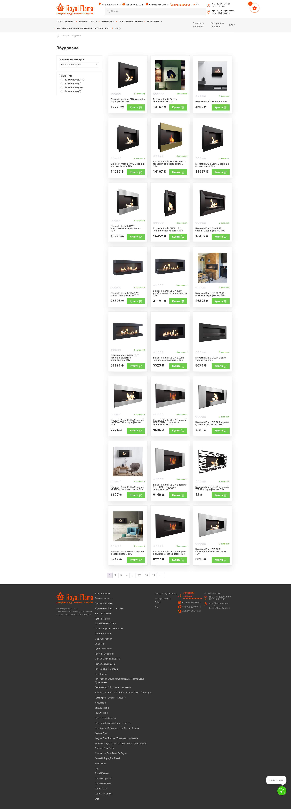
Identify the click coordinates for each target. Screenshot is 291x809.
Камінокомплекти (103, 598)
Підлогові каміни (103, 603)
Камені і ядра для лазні (107, 758)
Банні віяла (100, 763)
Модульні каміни (103, 638)
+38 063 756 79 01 (158, 4)
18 (146, 575)
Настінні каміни (102, 613)
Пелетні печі (101, 713)
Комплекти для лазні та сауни (110, 753)
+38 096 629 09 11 (134, 4)
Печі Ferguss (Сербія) (105, 718)
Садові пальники (103, 793)
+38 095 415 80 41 (111, 4)
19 (153, 575)
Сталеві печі (100, 733)
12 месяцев (74, 80)
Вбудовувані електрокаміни (108, 608)
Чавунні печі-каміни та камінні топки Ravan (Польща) (122, 692)
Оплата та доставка (166, 593)
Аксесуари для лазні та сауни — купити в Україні (83, 28)
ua (194, 4)
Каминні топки (87, 21)
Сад (117, 28)
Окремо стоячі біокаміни (107, 658)
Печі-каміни (153, 21)
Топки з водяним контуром (108, 628)
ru (199, 4)
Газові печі (100, 702)
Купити (134, 107)
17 (139, 575)
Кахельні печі (101, 708)
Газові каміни (101, 773)
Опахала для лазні (104, 748)
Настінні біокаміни (104, 653)
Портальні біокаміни (104, 664)
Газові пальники (102, 783)
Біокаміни (107, 21)
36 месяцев (74, 87)
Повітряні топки (102, 633)
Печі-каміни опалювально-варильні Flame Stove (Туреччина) (119, 680)
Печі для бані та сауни (131, 21)
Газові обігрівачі (102, 778)
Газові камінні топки (105, 623)
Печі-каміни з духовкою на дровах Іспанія (116, 728)
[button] (281, 790)
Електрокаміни (65, 21)
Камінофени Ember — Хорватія (110, 697)
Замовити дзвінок (180, 4)
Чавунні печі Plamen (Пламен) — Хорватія (116, 738)
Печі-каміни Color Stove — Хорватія (112, 687)
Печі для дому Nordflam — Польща (112, 723)
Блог (231, 24)
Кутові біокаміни (103, 648)
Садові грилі (100, 788)
